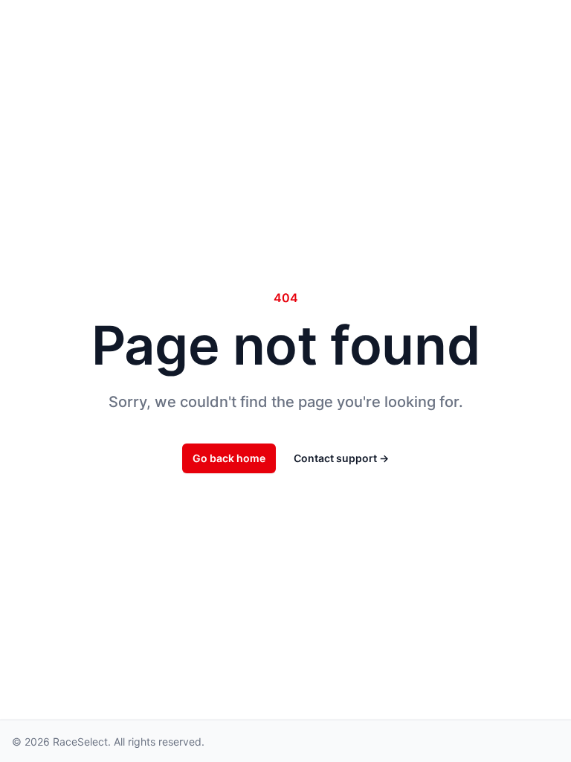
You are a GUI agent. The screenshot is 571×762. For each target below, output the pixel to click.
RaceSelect (80, 741)
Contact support (341, 458)
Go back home (229, 458)
